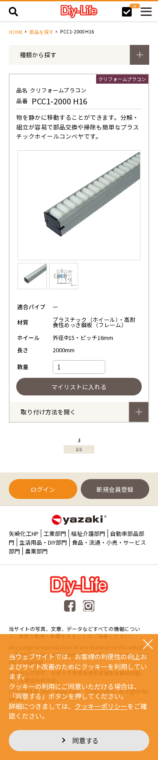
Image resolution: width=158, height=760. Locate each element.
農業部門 (36, 551)
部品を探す (41, 32)
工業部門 (54, 533)
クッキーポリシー (101, 706)
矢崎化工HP (24, 533)
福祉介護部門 (88, 533)
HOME (16, 32)
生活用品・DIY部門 (43, 542)
